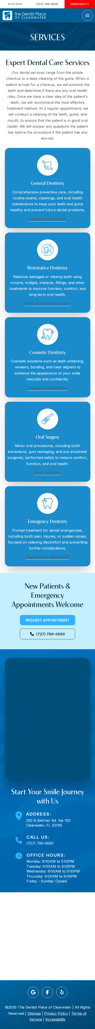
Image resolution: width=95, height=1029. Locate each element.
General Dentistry (47, 219)
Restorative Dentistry (47, 304)
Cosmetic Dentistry (47, 388)
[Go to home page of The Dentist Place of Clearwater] (24, 15)
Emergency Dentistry (47, 557)
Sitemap (34, 1013)
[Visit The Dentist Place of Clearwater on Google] (33, 992)
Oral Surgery (47, 473)
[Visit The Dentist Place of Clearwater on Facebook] (47, 992)
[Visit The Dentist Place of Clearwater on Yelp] (61, 992)
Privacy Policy (56, 1013)
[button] (87, 15)
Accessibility (55, 1019)
